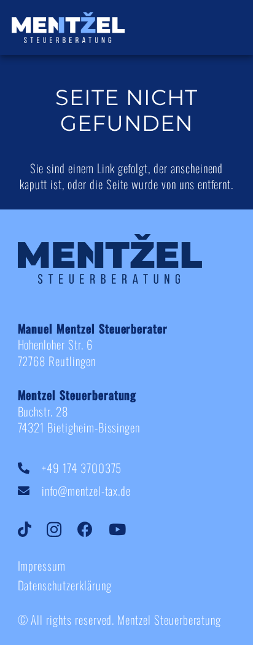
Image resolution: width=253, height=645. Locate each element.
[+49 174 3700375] (30, 468)
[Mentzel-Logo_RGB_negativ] (68, 27)
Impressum (42, 565)
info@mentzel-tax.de (86, 490)
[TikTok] (32, 529)
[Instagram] (62, 529)
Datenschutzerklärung (65, 584)
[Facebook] (93, 529)
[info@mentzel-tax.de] (30, 490)
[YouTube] (125, 529)
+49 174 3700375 (82, 467)
